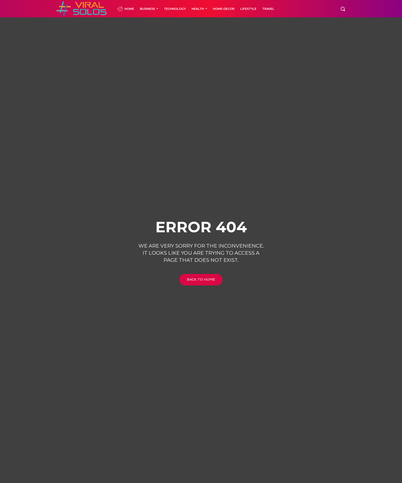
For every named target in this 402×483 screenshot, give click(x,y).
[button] (343, 9)
